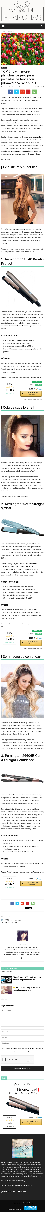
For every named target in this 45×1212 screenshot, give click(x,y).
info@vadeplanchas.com (23, 1185)
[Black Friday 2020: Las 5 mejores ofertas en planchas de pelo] (6, 979)
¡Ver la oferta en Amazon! (32, 394)
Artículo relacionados (9, 968)
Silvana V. (7, 87)
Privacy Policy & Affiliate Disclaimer (22, 1203)
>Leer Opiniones (9, 393)
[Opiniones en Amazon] (9, 387)
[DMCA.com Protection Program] (30, 1209)
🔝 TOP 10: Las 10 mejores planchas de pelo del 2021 (11, 921)
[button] (42, 26)
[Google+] (22, 958)
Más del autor (7, 971)
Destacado (4, 67)
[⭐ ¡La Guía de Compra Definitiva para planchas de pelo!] (6, 990)
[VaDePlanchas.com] (22, 11)
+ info (39, 1176)
